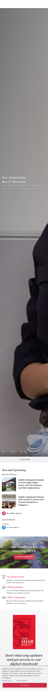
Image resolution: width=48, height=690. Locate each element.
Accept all (25, 685)
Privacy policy (6, 680)
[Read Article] (9, 479)
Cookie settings (21, 680)
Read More (13, 196)
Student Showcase (24, 557)
